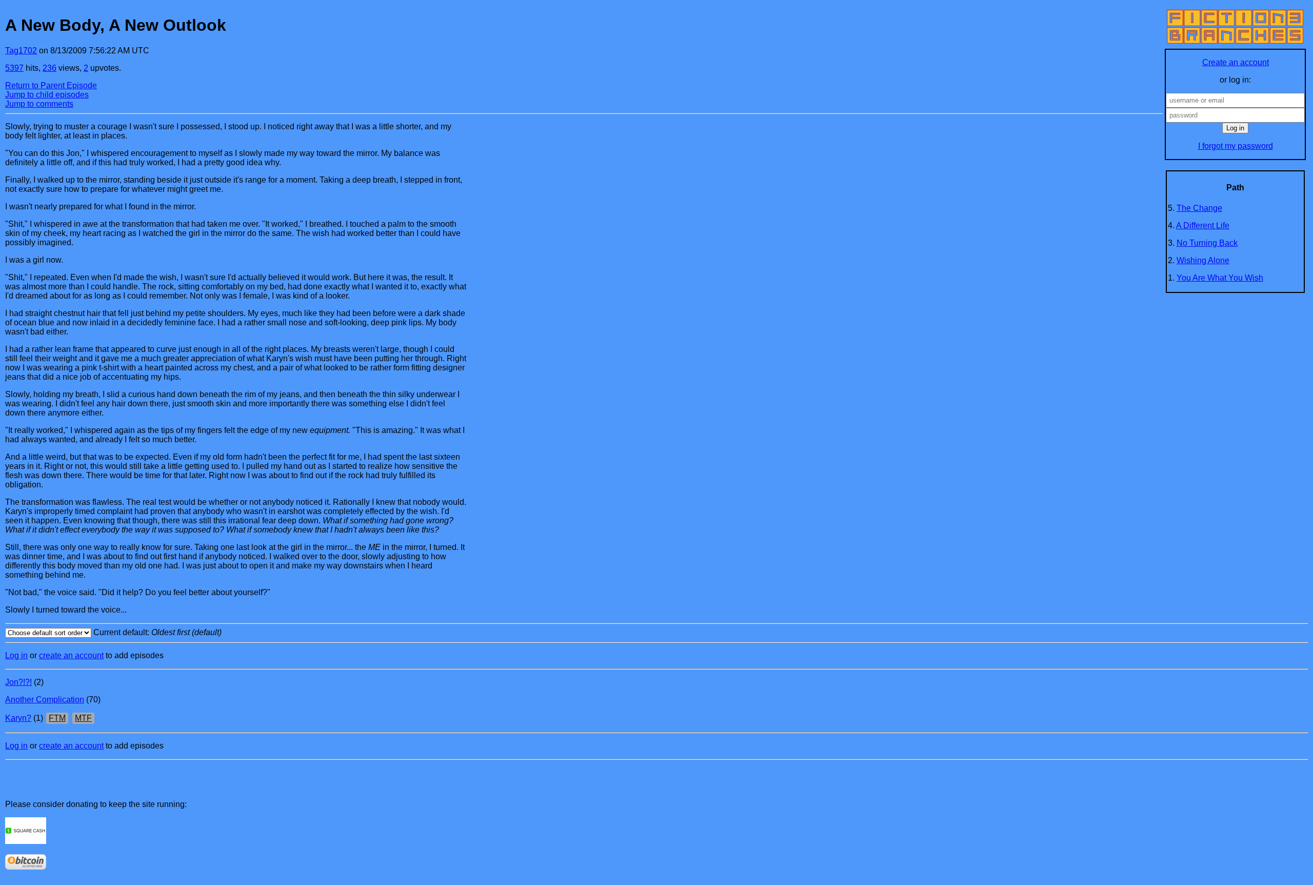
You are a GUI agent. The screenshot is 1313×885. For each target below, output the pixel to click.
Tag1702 (21, 50)
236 (49, 68)
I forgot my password (1235, 146)
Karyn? (18, 718)
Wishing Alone (1203, 260)
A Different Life (1202, 225)
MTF (83, 718)
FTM (57, 718)
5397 (14, 68)
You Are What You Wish (1220, 277)
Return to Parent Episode (51, 85)
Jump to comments (39, 104)
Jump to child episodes (47, 94)
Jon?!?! (18, 682)
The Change (1199, 208)
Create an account (1235, 62)
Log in (16, 655)
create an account (71, 655)
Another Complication (44, 699)
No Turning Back (1207, 243)
